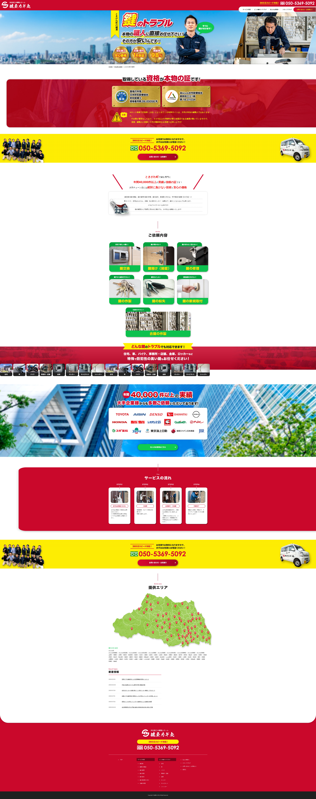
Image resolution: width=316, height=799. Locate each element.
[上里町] (148, 596)
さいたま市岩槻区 (113, 652)
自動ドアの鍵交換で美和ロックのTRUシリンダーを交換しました (140, 696)
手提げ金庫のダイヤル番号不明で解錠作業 (133, 685)
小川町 (116, 659)
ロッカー (163, 780)
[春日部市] (201, 623)
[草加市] (203, 637)
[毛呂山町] (162, 627)
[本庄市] (147, 602)
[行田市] (175, 606)
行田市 (155, 654)
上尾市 (110, 654)
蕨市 (199, 657)
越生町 (121, 659)
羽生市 (136, 657)
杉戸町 (126, 659)
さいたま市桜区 (191, 652)
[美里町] (151, 604)
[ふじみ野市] (178, 635)
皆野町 (177, 659)
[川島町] (177, 622)
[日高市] (166, 631)
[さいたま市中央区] (189, 633)
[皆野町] (144, 612)
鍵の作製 (142, 773)
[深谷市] (158, 603)
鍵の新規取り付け (144, 780)
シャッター (164, 786)
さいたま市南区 (200, 652)
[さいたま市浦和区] (191, 633)
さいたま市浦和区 (181, 652)
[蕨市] (194, 639)
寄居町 (110, 661)
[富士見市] (183, 636)
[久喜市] (192, 615)
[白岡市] (193, 619)
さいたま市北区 (133, 652)
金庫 (162, 776)
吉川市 (189, 657)
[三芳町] (179, 638)
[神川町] (139, 609)
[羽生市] (182, 603)
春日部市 (130, 654)
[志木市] (185, 637)
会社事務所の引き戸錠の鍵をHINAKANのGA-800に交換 (137, 707)
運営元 (184, 769)
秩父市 (115, 657)
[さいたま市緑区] (195, 633)
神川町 (131, 659)
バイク (163, 770)
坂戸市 (180, 654)
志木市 (195, 654)
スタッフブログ (187, 763)
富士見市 (162, 657)
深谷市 (156, 657)
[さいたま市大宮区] (188, 630)
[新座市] (183, 643)
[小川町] (158, 615)
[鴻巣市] (179, 613)
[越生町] (158, 626)
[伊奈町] (188, 621)
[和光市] (188, 643)
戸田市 (110, 657)
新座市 (126, 657)
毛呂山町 (193, 659)
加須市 (136, 654)
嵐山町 (115, 661)
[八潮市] (207, 640)
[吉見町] (175, 617)
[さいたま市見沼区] (192, 628)
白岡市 (200, 654)
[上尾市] (184, 624)
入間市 (120, 654)
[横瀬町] (147, 625)
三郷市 (179, 657)
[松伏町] (205, 626)
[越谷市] (202, 631)
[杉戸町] (200, 618)
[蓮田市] (191, 621)
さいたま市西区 (152, 652)
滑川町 (157, 659)
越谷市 (175, 654)
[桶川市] (181, 621)
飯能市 (141, 657)
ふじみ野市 (168, 657)
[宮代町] (196, 619)
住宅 (162, 763)
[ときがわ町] (156, 621)
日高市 (151, 657)
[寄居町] (151, 609)
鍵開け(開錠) (143, 767)
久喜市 (160, 654)
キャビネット (164, 783)
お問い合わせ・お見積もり (189, 766)
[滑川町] (166, 614)
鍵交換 (141, 763)
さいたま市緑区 (161, 652)
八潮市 (184, 657)
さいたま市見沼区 (123, 652)
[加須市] (188, 608)
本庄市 (174, 657)
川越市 (145, 654)
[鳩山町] (165, 622)
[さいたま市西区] (184, 631)
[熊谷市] (168, 604)
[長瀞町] (146, 609)
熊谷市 (165, 654)
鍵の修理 (142, 770)
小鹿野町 (111, 659)
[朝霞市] (186, 641)
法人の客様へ (186, 759)
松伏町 (167, 659)
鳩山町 (162, 659)
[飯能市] (153, 632)
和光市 (194, 657)
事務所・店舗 (164, 773)
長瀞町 (153, 659)
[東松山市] (169, 619)
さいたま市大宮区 (142, 652)
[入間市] (167, 640)
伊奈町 (203, 657)
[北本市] (180, 618)
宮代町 (182, 659)
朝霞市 (115, 654)
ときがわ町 (147, 659)
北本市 (150, 654)
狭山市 (190, 654)
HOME (111, 67)
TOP (121, 759)
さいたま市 (111, 650)
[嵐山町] (163, 616)
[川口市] (197, 636)
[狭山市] (171, 636)
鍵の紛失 (142, 776)
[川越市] (177, 630)
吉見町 (203, 659)
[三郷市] (209, 638)
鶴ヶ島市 (120, 657)
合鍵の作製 (143, 783)
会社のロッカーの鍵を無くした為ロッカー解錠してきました (138, 690)
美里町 (172, 659)
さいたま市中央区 (171, 652)
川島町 (141, 659)
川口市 (141, 654)
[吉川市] (208, 632)
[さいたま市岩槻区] (195, 626)
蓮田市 (131, 657)
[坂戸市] (170, 624)
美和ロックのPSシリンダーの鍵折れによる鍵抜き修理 (137, 701)
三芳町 (187, 659)
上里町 (136, 659)
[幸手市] (198, 613)
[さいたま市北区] (188, 627)
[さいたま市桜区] (187, 635)
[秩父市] (132, 628)
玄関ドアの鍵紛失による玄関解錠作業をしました (135, 679)
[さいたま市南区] (191, 636)
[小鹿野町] (130, 619)
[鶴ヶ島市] (170, 627)
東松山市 (146, 657)
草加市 (205, 654)
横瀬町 (198, 659)
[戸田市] (192, 640)
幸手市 (185, 654)
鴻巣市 (170, 654)
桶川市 (125, 654)
